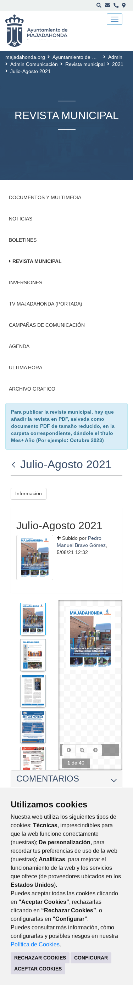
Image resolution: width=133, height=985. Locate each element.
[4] (32, 727)
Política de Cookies (35, 944)
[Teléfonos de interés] (115, 5)
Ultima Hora (25, 367)
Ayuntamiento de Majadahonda (87, 57)
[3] (32, 691)
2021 (117, 64)
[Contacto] (107, 5)
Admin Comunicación (34, 64)
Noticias (20, 219)
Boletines (23, 240)
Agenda (19, 346)
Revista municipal (85, 64)
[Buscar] (98, 5)
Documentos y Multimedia (45, 197)
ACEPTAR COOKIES (38, 969)
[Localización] (124, 5)
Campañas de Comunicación (47, 325)
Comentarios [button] (47, 778)
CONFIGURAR (91, 958)
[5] (32, 763)
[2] (32, 655)
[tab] (66, 779)
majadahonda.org (25, 57)
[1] (32, 619)
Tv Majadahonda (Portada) (45, 304)
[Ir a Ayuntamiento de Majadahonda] (41, 30)
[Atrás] (14, 464)
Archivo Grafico (32, 389)
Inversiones (25, 282)
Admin (115, 57)
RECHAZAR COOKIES (40, 958)
